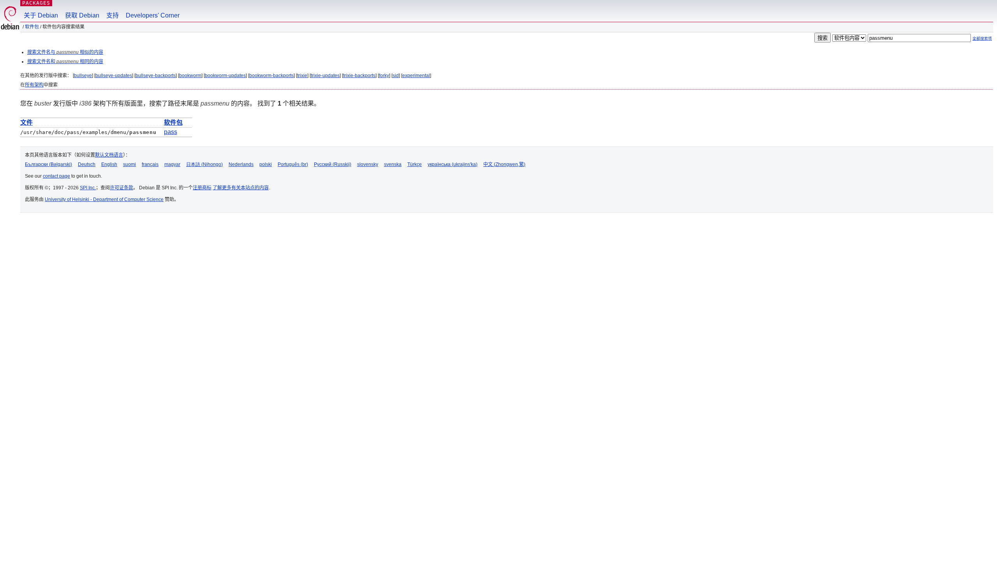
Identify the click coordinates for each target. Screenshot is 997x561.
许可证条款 (121, 188)
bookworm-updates (225, 75)
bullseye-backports (156, 75)
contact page (56, 176)
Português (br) (293, 164)
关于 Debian (41, 15)
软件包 (32, 27)
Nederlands (241, 164)
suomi (129, 164)
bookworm (190, 75)
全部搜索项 (982, 38)
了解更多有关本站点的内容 (241, 188)
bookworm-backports (271, 75)
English (109, 164)
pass (170, 132)
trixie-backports (359, 75)
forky (384, 75)
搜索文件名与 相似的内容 (65, 52)
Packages (36, 3)
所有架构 (34, 85)
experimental (416, 75)
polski (265, 164)
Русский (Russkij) (332, 164)
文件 (26, 122)
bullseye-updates (113, 75)
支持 (112, 15)
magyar (172, 164)
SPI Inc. (88, 188)
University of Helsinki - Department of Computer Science (104, 199)
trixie (302, 75)
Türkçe (414, 164)
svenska (393, 164)
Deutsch (86, 164)
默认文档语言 (109, 155)
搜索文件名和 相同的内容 (65, 61)
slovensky (367, 164)
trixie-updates (325, 75)
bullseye (83, 75)
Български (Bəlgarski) (48, 164)
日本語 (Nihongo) (204, 164)
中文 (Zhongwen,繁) (504, 164)
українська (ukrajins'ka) (452, 164)
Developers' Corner (153, 15)
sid (396, 75)
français (150, 164)
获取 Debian (82, 15)
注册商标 (202, 188)
